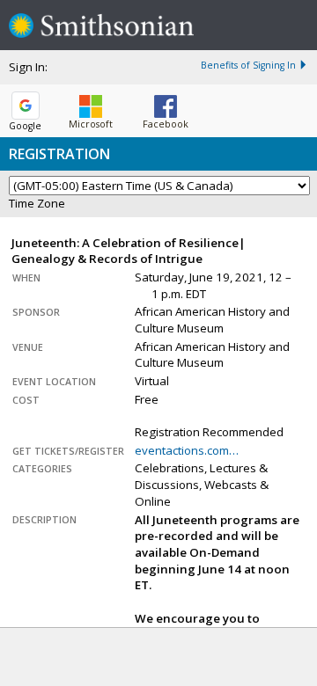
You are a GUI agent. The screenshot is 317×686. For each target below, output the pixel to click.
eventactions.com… (187, 450)
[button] (90, 108)
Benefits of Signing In (248, 65)
